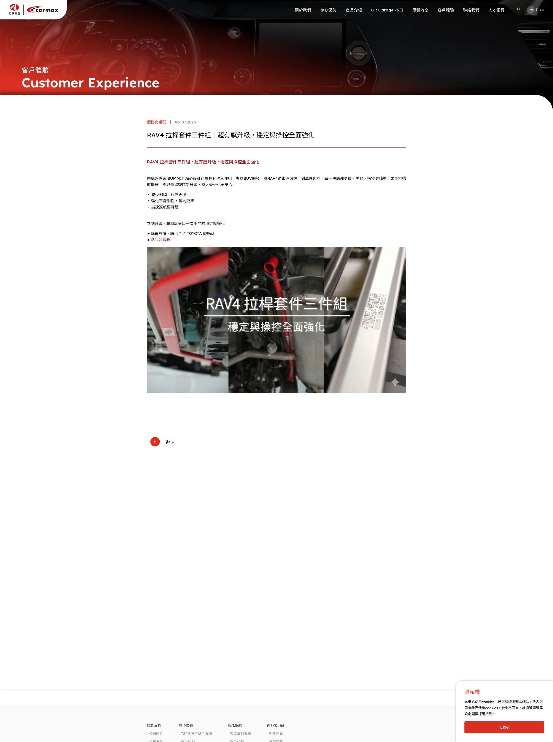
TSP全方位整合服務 (196, 733)
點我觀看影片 (162, 239)
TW (530, 10)
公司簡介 (156, 733)
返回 (170, 442)
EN (542, 10)
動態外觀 (276, 733)
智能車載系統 (240, 733)
